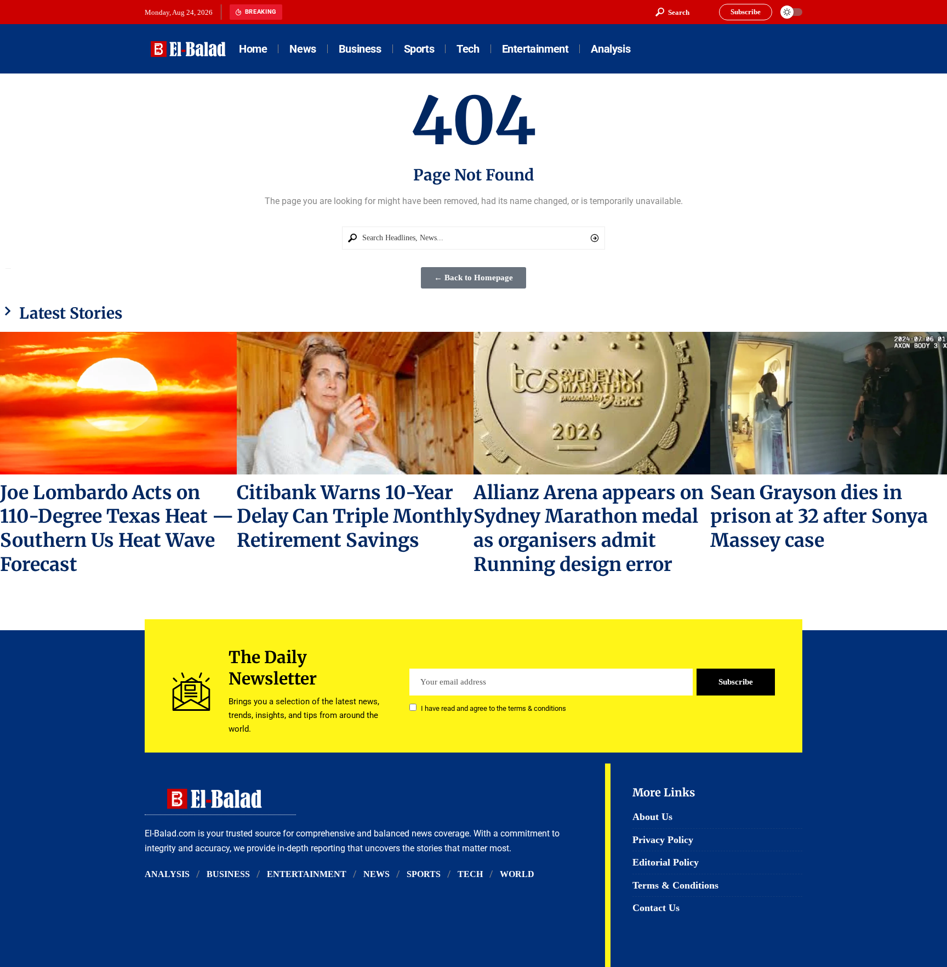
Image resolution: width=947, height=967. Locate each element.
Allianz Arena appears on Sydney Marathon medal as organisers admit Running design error (589, 528)
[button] (672, 12)
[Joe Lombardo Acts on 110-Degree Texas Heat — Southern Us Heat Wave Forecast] (118, 403)
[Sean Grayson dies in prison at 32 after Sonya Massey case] (828, 403)
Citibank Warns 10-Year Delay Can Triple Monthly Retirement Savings (354, 516)
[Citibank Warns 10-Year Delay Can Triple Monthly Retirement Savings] (355, 403)
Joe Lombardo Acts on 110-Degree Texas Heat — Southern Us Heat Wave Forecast (116, 528)
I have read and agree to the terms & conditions (493, 708)
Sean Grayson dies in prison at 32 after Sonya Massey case (819, 516)
